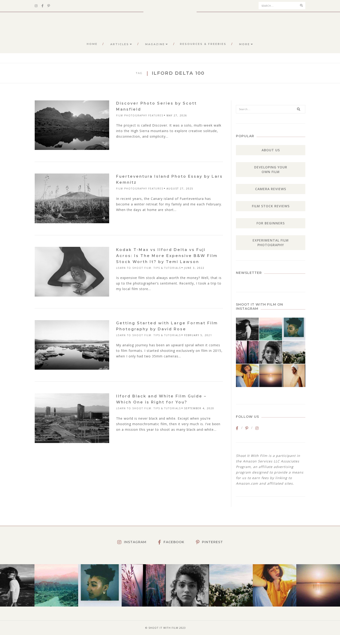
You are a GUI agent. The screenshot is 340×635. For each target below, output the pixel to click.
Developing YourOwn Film (270, 169)
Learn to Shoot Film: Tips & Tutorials (148, 267)
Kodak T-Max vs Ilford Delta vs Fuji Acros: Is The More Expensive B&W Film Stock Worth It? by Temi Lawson (167, 256)
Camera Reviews (270, 189)
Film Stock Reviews (271, 206)
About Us (271, 150)
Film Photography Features (139, 115)
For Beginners (271, 223)
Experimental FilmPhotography (271, 242)
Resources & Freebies (203, 44)
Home (92, 44)
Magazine (155, 44)
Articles (119, 44)
